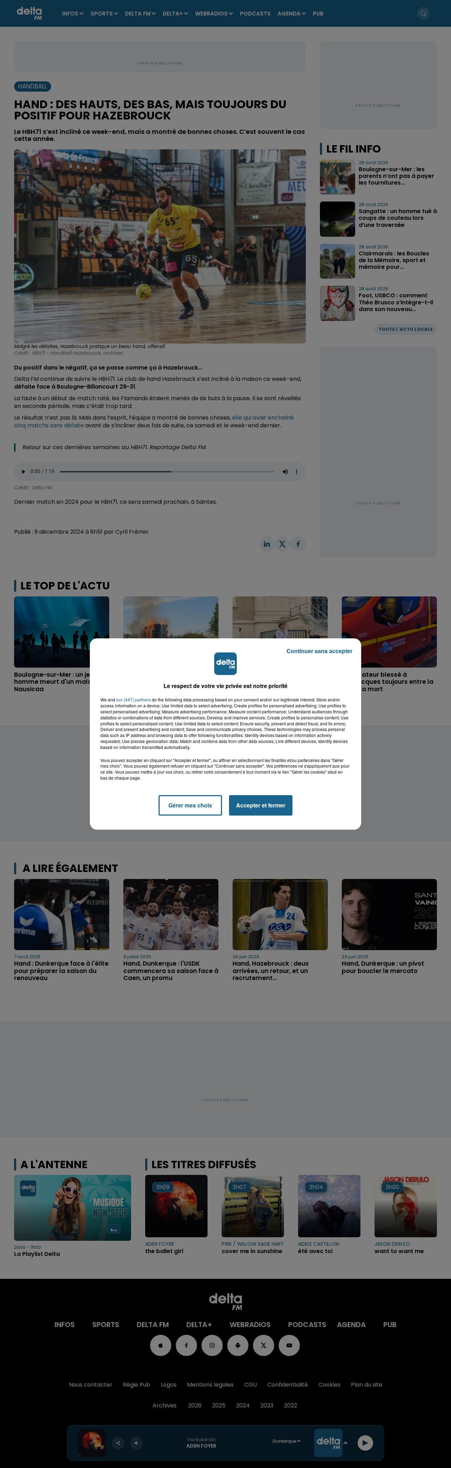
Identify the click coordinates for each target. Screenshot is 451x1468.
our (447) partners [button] (133, 699)
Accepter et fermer (260, 805)
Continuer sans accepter (319, 651)
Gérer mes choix (190, 805)
